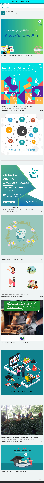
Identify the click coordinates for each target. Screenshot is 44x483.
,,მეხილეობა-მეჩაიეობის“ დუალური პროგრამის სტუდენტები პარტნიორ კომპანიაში (20, 437)
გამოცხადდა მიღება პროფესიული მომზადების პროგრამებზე (15, 292)
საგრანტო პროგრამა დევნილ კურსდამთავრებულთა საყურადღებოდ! (17, 156)
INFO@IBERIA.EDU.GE (8, 3)
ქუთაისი (19, 110)
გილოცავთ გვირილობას (6, 257)
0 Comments (23, 110)
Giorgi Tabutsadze (4, 110)
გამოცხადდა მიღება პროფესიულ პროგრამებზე (12, 207)
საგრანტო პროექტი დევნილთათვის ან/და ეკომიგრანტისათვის (15, 342)
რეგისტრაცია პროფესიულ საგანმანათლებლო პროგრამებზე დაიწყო (16, 55)
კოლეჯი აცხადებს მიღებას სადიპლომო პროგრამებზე (13, 471)
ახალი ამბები (16, 110)
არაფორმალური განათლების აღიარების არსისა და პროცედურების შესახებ (18, 106)
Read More (41, 110)
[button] (41, 6)
